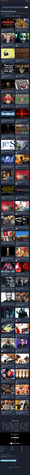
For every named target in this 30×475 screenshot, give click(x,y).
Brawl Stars (21, 424)
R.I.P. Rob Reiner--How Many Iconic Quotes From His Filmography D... (7, 45)
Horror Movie (26, 424)
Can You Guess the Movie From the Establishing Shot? (21, 182)
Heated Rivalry (22, 427)
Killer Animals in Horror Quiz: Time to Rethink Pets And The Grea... (21, 366)
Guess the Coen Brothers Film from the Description (21, 397)
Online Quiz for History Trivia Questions (21, 197)
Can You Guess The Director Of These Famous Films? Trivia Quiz (21, 305)
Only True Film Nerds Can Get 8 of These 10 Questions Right (7, 228)
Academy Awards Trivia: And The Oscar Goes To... (22, 381)
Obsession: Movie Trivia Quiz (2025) (6, 30)
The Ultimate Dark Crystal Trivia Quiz (21, 30)
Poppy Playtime (13, 427)
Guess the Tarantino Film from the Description (6, 412)
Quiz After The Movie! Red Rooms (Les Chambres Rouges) (21, 121)
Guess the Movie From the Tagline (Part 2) (7, 212)
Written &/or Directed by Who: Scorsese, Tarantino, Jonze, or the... (22, 412)
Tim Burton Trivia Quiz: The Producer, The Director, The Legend (22, 350)
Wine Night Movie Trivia (5, 181)
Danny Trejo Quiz (4, 349)
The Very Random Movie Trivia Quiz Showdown (6, 61)
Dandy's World (7, 429)
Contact (12, 448)
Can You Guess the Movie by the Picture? (22, 227)
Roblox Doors (7, 427)
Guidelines (12, 449)
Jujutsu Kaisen (16, 429)
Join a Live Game (3, 448)
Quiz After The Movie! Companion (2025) (22, 91)
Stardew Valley (11, 424)
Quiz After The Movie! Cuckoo (20, 75)
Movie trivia (17, 44)
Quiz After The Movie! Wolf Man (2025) (7, 120)
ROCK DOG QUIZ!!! (18, 151)
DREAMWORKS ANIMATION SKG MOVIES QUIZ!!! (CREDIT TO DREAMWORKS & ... (7, 167)
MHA (3, 429)
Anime (26, 427)
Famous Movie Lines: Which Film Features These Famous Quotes (7, 366)
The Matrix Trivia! (18, 319)
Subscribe (8, 460)
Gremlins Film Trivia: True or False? (6, 335)
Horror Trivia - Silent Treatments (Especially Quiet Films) (7, 136)
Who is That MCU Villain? (5, 396)
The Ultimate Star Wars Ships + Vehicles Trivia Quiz (7, 198)
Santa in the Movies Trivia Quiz (20, 335)
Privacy (22, 448)
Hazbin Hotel (16, 424)
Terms (22, 449)
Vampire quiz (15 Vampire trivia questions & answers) (7, 289)
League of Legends (4, 424)
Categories (2, 450)
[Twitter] (10, 468)
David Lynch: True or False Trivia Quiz (7, 304)
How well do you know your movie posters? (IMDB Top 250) (22, 136)
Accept (26, 7)
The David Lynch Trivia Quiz (20, 288)
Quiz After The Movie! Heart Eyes (6, 91)
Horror (18, 427)
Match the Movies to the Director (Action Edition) (22, 167)
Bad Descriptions (25, 429)
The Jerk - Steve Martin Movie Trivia (21, 212)
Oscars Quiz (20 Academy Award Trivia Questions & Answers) (7, 259)
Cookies (22, 450)
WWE (12, 429)
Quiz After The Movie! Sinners (20, 60)
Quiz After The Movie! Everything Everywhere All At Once (6, 76)
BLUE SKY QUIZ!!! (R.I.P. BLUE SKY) (6, 151)
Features (2, 449)
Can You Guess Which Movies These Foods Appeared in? (22, 259)
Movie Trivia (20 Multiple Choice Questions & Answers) (22, 243)
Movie (20, 429)
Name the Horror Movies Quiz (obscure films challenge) (7, 320)
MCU (3, 427)
